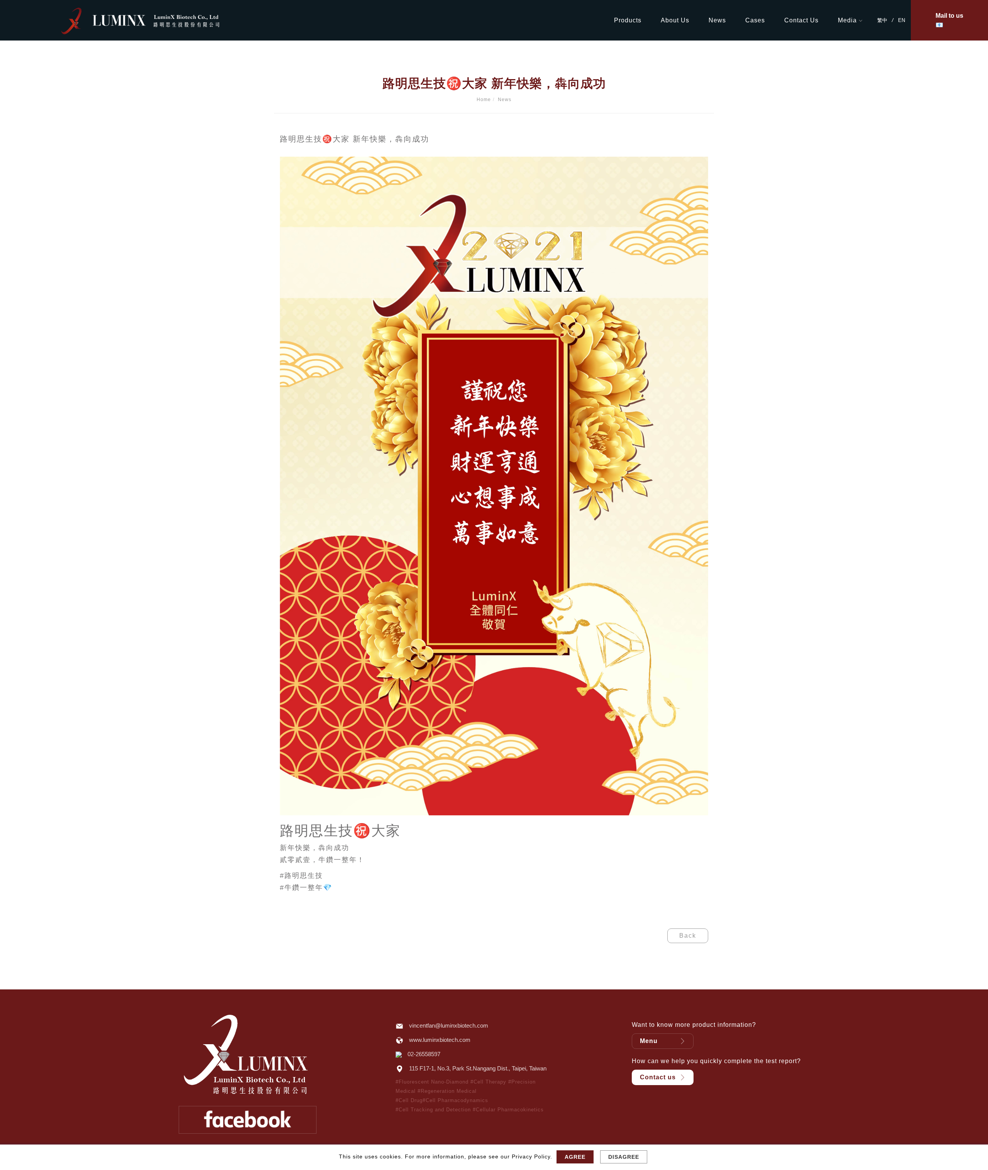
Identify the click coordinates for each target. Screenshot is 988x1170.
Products (627, 20)
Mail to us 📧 (949, 20)
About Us (675, 20)
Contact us (658, 1077)
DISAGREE (623, 1157)
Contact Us (801, 20)
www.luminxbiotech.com (439, 1039)
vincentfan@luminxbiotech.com (448, 1025)
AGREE (575, 1157)
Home (484, 99)
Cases (755, 20)
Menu (649, 1041)
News (717, 20)
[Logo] (156, 20)
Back (687, 935)
